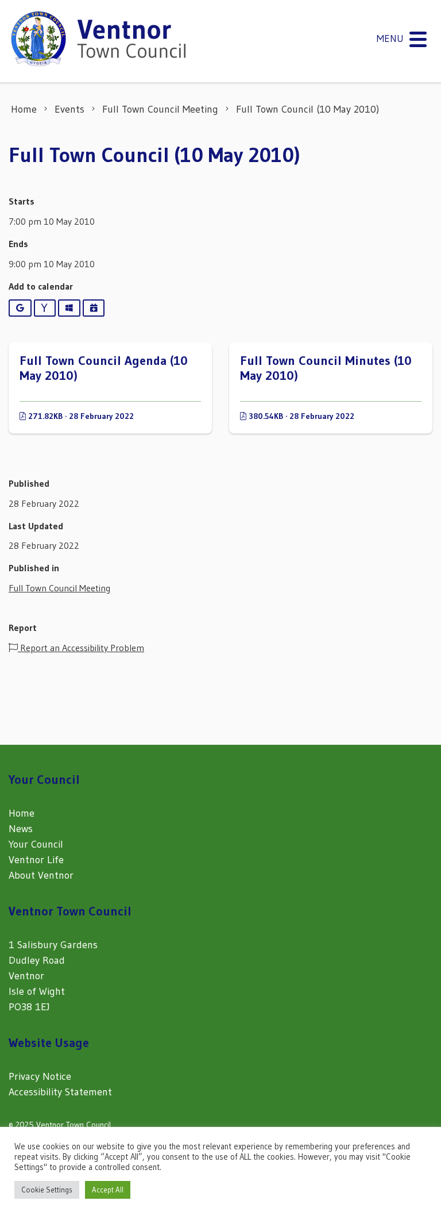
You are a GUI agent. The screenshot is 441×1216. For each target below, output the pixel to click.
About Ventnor (41, 875)
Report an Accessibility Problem (81, 647)
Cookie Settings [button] (46, 1189)
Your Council (36, 844)
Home (21, 813)
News (21, 828)
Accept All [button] (107, 1189)
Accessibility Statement (60, 1092)
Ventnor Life (36, 859)
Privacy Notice (40, 1076)
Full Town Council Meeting (59, 588)
